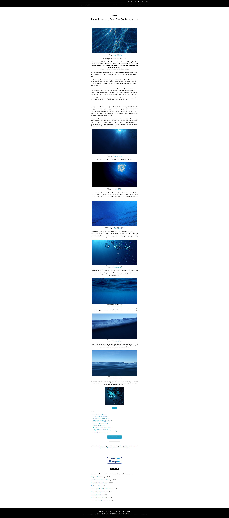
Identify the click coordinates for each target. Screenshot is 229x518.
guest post (135, 446)
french (121, 446)
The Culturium (85, 5)
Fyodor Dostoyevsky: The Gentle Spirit (100, 480)
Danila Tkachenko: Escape (99, 426)
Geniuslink (144, 515)
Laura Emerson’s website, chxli (100, 415)
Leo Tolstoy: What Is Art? (96, 495)
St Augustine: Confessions (97, 477)
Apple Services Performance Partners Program (125, 515)
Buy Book (114, 408)
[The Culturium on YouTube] (138, 1)
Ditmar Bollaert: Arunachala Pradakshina (102, 420)
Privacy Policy (114, 516)
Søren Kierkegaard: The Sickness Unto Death (101, 489)
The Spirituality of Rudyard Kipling (99, 483)
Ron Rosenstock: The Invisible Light (101, 418)
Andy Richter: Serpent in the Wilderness (102, 427)
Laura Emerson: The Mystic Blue (100, 417)
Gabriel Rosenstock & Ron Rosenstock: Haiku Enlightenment (107, 431)
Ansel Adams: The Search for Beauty (101, 422)
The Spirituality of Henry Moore (98, 498)
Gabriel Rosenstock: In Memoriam (99, 501)
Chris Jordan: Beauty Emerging (100, 433)
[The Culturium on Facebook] (135, 1)
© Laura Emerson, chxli (117, 55)
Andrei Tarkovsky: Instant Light (100, 429)
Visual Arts (113, 446)
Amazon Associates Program (105, 515)
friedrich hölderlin (128, 446)
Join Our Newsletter (114, 437)
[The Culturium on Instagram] (132, 1)
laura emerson (119, 448)
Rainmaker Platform (126, 513)
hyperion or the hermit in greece (107, 448)
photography (126, 448)
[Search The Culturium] (129, 1)
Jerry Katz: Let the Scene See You (101, 424)
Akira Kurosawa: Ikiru (95, 486)
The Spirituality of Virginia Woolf (98, 492)
